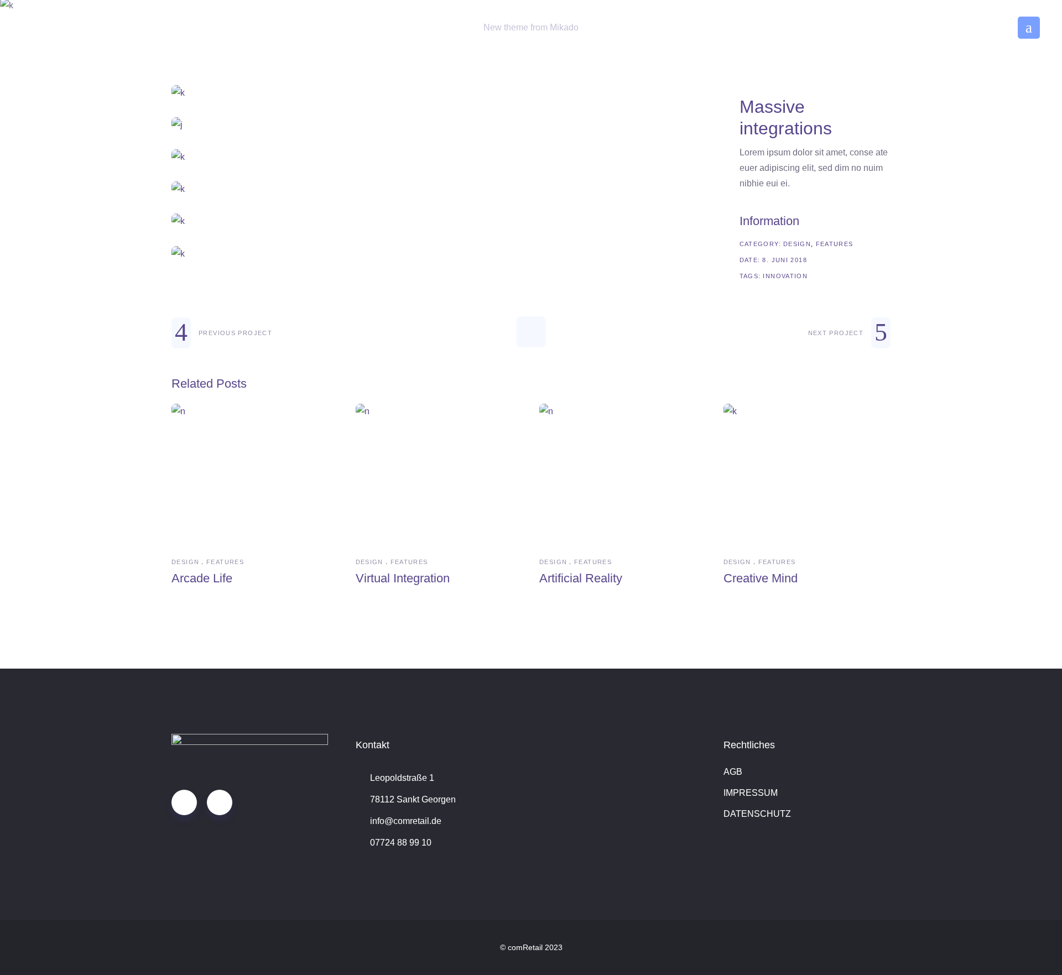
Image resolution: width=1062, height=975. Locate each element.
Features (834, 244)
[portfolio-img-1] (439, 93)
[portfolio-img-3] (439, 157)
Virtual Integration (403, 578)
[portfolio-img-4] (439, 189)
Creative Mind (760, 578)
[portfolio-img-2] (439, 125)
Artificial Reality (580, 578)
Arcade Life (201, 578)
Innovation (785, 276)
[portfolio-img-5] (439, 221)
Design (797, 244)
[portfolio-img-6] (439, 254)
